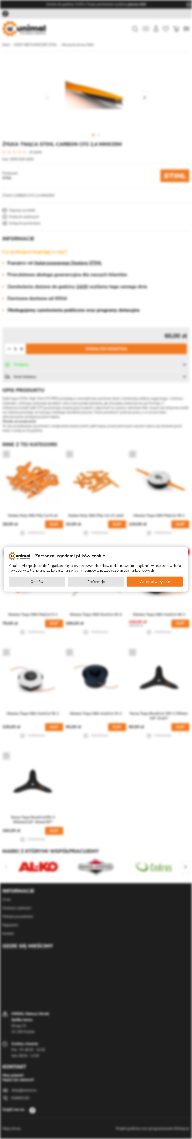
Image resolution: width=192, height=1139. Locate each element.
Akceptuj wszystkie (155, 581)
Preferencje (96, 581)
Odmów (37, 581)
